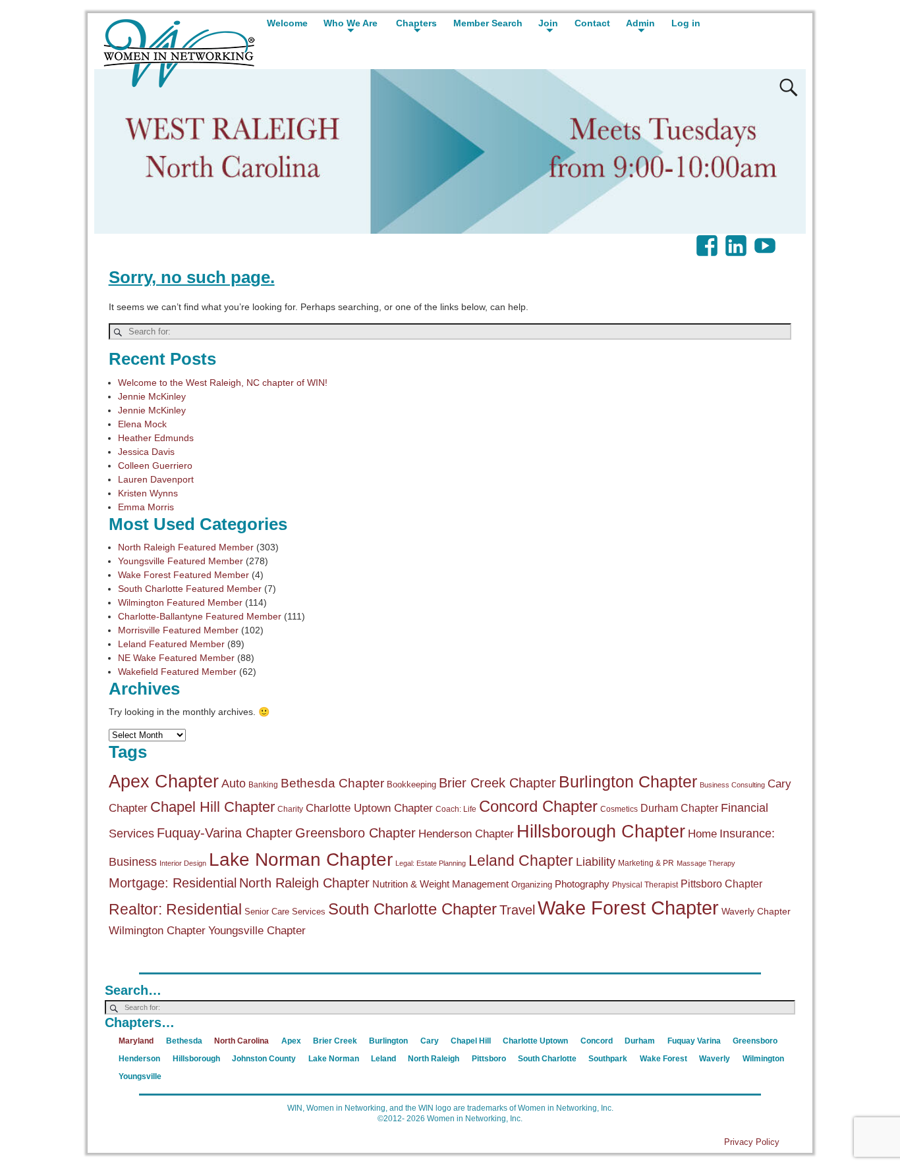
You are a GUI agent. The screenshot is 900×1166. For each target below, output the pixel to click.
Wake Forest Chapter (628, 907)
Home (702, 834)
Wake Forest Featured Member (183, 575)
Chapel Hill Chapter (212, 807)
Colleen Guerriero (155, 465)
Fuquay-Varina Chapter (225, 833)
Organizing (531, 884)
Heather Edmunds (156, 438)
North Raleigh (433, 1058)
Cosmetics (619, 809)
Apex (291, 1041)
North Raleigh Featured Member (186, 547)
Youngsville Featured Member (180, 561)
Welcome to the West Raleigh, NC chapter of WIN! (222, 382)
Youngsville (140, 1076)
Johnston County (264, 1058)
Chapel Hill (471, 1041)
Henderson (139, 1058)
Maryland (136, 1041)
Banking (263, 784)
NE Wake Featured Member (176, 657)
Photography (582, 883)
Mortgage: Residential (173, 883)
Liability (595, 861)
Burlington (388, 1041)
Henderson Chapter (466, 834)
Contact (592, 23)
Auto (233, 783)
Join (548, 23)
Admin (640, 23)
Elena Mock (142, 424)
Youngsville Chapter (257, 930)
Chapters (416, 23)
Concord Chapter (538, 806)
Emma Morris (146, 507)
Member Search (487, 23)
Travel (517, 910)
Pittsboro (489, 1058)
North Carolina (241, 1041)
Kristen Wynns (148, 493)
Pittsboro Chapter (721, 883)
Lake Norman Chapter (301, 859)
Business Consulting (732, 785)
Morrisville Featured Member (178, 630)
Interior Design (182, 863)
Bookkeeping (411, 784)
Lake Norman (333, 1058)
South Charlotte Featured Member (190, 588)
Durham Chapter (679, 808)
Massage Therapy (706, 863)
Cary (429, 1041)
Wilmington (763, 1058)
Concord (596, 1041)
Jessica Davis (146, 451)
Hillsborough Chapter (601, 831)
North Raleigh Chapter (304, 883)
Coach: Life (456, 809)
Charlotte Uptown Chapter (369, 808)
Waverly (714, 1058)
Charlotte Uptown (535, 1041)
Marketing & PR (646, 863)
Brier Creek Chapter (497, 783)
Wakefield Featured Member (177, 671)
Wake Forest (663, 1058)
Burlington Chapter (628, 781)
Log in (685, 23)
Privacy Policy (751, 1142)
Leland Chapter (520, 860)
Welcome (287, 23)
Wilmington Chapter (157, 930)
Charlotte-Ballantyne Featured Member (199, 616)
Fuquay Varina (694, 1041)
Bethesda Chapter (332, 783)
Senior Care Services (284, 911)
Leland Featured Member (171, 644)
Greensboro (755, 1041)
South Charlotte (547, 1058)
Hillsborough (196, 1058)
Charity (290, 809)
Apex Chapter (164, 781)
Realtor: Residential (175, 909)
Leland (383, 1058)
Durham (640, 1041)
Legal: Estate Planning (430, 863)
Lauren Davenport (156, 479)
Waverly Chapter (756, 911)
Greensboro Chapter (355, 833)
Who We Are (350, 23)
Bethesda (184, 1041)
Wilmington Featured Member (180, 602)
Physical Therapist (645, 884)
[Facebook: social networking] (708, 239)
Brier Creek (335, 1041)
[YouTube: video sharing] (766, 239)
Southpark (607, 1058)
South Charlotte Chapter (412, 909)
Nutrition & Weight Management (440, 883)
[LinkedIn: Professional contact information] (737, 239)
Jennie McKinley (152, 396)
